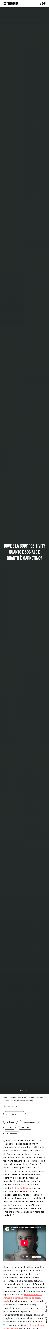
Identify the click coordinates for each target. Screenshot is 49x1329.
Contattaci (46, 1320)
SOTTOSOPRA (11, 4)
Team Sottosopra (13, 1106)
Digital (9, 1128)
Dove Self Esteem (22, 1188)
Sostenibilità (12, 1133)
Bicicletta (10, 1122)
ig (46, 1302)
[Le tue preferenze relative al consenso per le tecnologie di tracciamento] (4, 1325)
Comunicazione (16, 1097)
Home (5, 1097)
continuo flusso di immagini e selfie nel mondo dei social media (22, 1298)
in (46, 1305)
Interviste (25, 1128)
